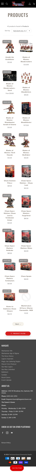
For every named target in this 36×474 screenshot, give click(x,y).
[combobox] (21, 31)
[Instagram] (7, 433)
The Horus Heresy (8, 356)
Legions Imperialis (7, 359)
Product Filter (19, 333)
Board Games (6, 377)
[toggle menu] (2, 3)
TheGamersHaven (14, 454)
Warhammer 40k (7, 351)
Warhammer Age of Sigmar (10, 353)
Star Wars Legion (7, 367)
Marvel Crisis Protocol (9, 364)
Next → (18, 324)
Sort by (7, 30)
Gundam (4, 375)
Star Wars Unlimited (8, 369)
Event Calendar (6, 380)
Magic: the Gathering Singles (11, 361)
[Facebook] (2, 433)
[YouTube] (12, 433)
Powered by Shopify (26, 454)
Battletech (5, 372)
